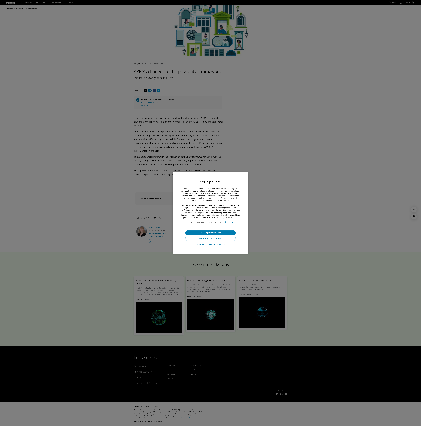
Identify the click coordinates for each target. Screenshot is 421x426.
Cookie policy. (227, 222)
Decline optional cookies (210, 238)
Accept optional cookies (210, 232)
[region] (210, 213)
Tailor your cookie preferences (210, 244)
